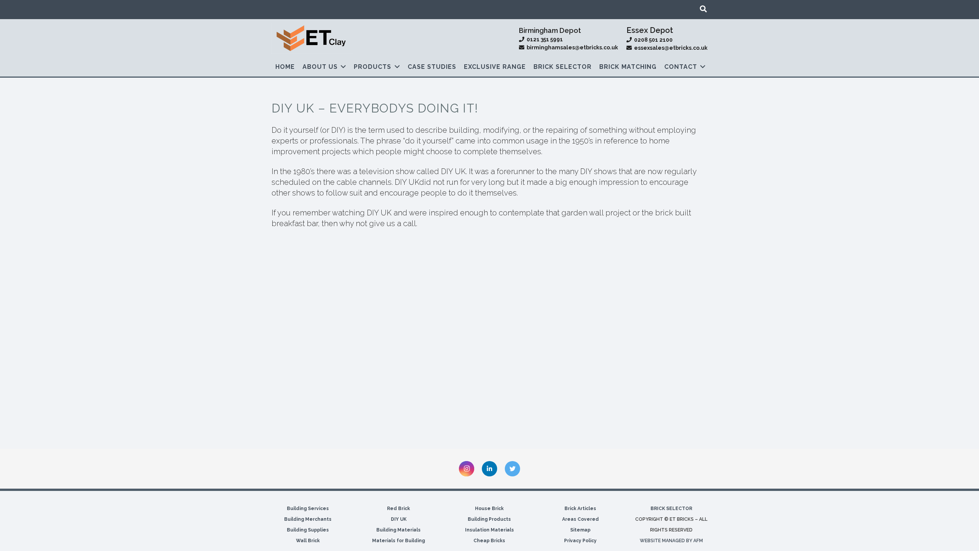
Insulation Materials (489, 530)
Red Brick (398, 508)
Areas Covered (580, 519)
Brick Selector (671, 508)
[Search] (703, 9)
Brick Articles (580, 508)
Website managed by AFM (671, 540)
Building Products (489, 519)
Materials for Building (398, 540)
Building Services (308, 508)
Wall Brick (308, 540)
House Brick (489, 508)
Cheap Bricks (489, 540)
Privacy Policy (580, 540)
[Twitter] (512, 468)
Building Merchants (308, 519)
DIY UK (399, 519)
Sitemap (580, 530)
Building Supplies (308, 530)
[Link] (312, 38)
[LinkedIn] (489, 468)
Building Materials (398, 530)
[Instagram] (466, 468)
